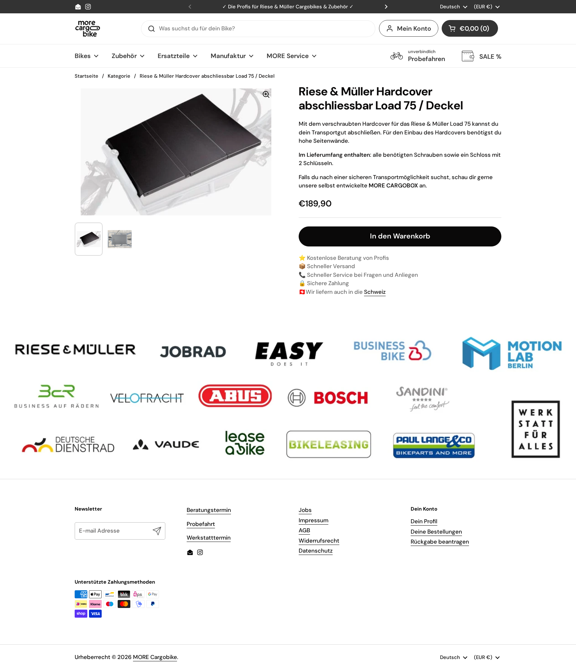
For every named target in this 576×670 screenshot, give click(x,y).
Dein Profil (424, 521)
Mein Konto (414, 28)
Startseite (86, 76)
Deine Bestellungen (436, 531)
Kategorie (119, 76)
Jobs (305, 510)
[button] (470, 28)
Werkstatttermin (209, 537)
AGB (304, 530)
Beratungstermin (209, 510)
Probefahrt (201, 524)
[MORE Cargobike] (88, 28)
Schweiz (375, 291)
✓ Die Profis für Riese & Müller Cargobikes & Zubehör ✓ (288, 6)
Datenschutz (316, 550)
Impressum (313, 520)
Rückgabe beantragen (440, 541)
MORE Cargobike (155, 657)
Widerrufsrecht (319, 540)
